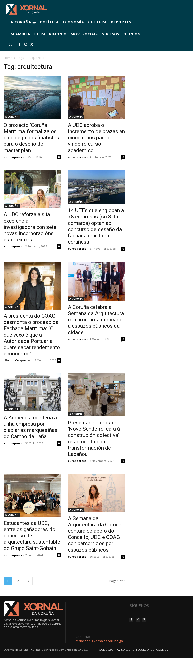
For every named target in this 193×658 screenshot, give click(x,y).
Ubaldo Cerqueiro (17, 360)
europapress (13, 157)
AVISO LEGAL (125, 649)
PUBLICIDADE (145, 649)
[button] (10, 44)
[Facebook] (20, 45)
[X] (32, 45)
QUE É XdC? (107, 649)
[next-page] (28, 581)
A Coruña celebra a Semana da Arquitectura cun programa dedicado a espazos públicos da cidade (96, 319)
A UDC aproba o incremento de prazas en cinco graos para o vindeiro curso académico (96, 137)
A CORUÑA (11, 116)
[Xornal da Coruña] (26, 9)
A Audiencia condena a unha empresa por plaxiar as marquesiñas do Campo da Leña (30, 427)
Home (8, 58)
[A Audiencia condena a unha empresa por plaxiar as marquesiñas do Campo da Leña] (32, 392)
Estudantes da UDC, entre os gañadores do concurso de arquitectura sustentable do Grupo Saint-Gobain (32, 535)
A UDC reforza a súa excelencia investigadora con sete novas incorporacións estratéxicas (30, 227)
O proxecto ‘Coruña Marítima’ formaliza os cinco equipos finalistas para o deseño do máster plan (31, 137)
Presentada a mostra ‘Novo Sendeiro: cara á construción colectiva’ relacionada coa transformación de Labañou (94, 438)
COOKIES (162, 649)
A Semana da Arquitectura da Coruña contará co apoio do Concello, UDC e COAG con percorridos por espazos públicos (94, 534)
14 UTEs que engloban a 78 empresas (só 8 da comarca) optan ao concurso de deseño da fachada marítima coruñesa (96, 226)
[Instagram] (26, 45)
